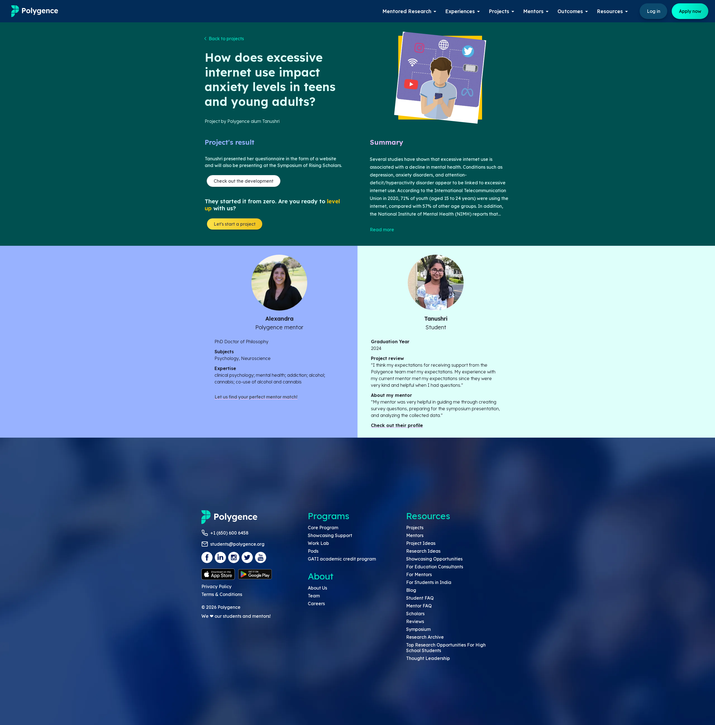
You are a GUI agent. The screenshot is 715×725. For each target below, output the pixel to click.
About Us (317, 588)
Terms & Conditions (221, 594)
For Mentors (419, 574)
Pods (313, 551)
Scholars (415, 613)
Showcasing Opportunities (434, 559)
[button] (224, 38)
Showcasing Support (330, 535)
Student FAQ (420, 598)
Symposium (418, 629)
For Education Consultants (434, 566)
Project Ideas (420, 543)
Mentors (414, 535)
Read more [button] (382, 229)
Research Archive (425, 637)
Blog (411, 590)
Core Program (323, 527)
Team (314, 595)
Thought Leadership (428, 658)
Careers (316, 603)
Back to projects (226, 38)
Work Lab (318, 543)
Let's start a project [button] (235, 224)
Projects (414, 527)
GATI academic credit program (342, 559)
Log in (653, 11)
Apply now (690, 11)
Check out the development (243, 181)
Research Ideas (423, 551)
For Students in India (428, 582)
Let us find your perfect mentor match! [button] (255, 397)
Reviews (415, 621)
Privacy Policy (216, 586)
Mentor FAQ (419, 606)
